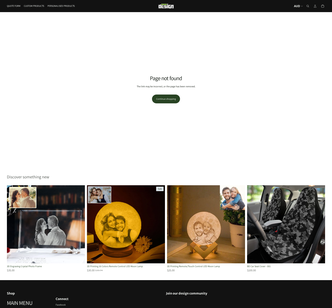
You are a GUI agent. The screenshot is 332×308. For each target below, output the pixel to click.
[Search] (308, 6)
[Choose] (79, 258)
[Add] (320, 258)
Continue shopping (166, 98)
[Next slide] (80, 224)
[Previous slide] (12, 224)
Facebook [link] (61, 304)
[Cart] (322, 6)
